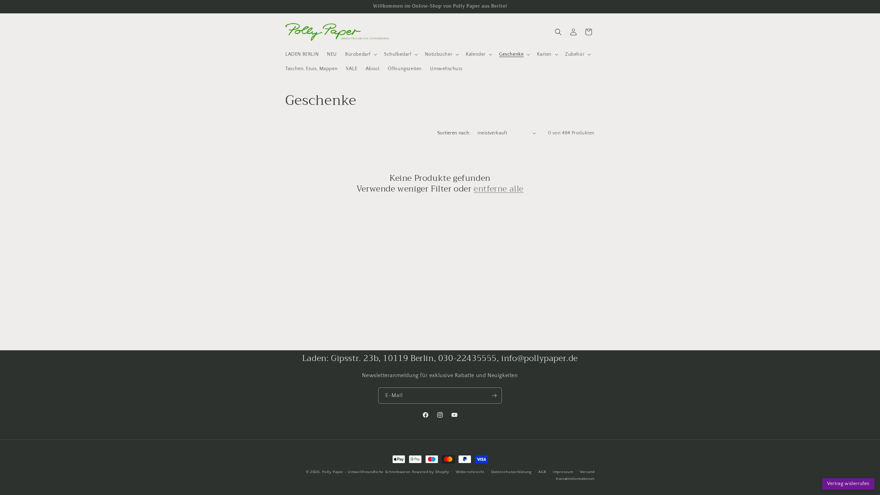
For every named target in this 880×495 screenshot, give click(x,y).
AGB (542, 472)
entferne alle (499, 189)
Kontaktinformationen (575, 479)
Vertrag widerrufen (848, 483)
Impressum (563, 472)
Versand (587, 472)
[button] (360, 54)
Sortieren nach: (454, 133)
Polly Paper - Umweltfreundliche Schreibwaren (366, 472)
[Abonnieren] (494, 395)
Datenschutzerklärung (511, 472)
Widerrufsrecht (470, 472)
